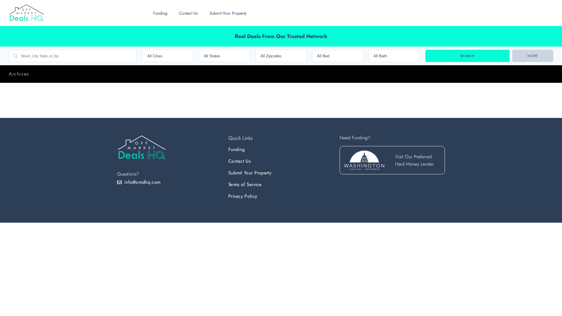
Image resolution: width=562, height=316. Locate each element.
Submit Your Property (228, 13)
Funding (160, 13)
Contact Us (188, 13)
